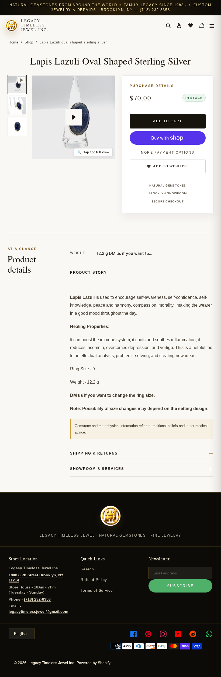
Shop (29, 42)
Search (87, 569)
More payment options (168, 152)
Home (14, 42)
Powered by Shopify (93, 663)
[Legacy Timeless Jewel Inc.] (110, 519)
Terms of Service (97, 590)
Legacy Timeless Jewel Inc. (35, 25)
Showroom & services (97, 469)
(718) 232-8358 (37, 599)
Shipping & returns (94, 453)
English (20, 633)
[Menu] (212, 25)
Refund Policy (94, 579)
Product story (88, 272)
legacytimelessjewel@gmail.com (38, 611)
